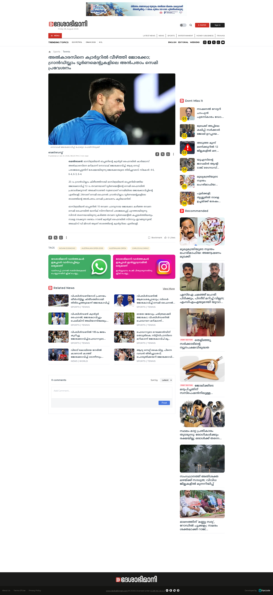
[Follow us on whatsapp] (218, 42)
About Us (6, 590)
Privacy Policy (35, 590)
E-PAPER (202, 25)
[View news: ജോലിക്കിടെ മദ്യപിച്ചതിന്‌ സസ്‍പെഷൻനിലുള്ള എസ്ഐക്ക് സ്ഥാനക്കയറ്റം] (202, 368)
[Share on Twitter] (163, 154)
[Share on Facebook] (157, 154)
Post (164, 402)
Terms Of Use (19, 590)
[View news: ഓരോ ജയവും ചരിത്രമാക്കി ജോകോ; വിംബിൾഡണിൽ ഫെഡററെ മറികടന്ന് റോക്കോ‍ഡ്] (124, 318)
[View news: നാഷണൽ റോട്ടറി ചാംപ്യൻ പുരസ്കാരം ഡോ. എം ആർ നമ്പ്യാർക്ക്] (187, 113)
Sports (171, 36)
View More (169, 288)
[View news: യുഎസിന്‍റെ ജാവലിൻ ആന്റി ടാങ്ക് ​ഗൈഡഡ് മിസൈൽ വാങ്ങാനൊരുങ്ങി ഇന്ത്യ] (187, 164)
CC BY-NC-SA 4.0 (157, 591)
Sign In (218, 25)
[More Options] (173, 154)
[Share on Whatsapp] (168, 154)
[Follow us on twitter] (214, 42)
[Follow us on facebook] (209, 42)
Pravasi (221, 36)
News (161, 36)
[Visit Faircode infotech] (264, 590)
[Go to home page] (68, 23)
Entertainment (185, 36)
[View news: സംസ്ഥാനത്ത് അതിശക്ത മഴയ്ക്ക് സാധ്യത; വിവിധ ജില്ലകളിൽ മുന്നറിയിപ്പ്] (202, 459)
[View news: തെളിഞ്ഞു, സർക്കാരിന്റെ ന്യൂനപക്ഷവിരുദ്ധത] (202, 322)
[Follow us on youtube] (223, 42)
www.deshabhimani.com (117, 591)
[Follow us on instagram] (205, 42)
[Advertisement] (111, 447)
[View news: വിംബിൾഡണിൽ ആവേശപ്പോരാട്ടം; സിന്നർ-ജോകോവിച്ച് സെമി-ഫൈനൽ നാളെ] (124, 300)
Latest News (149, 36)
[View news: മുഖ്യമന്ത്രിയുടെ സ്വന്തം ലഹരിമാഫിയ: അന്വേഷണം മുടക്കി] (187, 181)
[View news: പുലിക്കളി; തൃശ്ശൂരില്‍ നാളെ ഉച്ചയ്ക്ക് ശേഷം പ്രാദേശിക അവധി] (187, 198)
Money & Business (205, 36)
